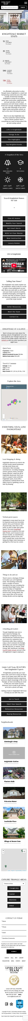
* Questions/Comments (8, 938)
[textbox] (10, 7)
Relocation (5, 961)
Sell (12, 958)
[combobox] (9, 7)
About (24, 961)
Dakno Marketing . (21, 1016)
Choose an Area (8, 883)
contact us (4, 340)
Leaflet (8, 870)
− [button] (3, 853)
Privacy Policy (15, 1013)
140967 (21, 992)
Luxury (21, 958)
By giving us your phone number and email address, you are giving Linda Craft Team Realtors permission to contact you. (13, 945)
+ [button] (3, 851)
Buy (16, 958)
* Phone (4, 927)
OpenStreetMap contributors (21, 870)
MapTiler (13, 870)
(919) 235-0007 (11, 994)
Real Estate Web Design (7, 1016)
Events (18, 961)
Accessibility (23, 1013)
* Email (4, 932)
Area (12, 961)
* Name (4, 921)
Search (23, 7)
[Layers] (24, 851)
